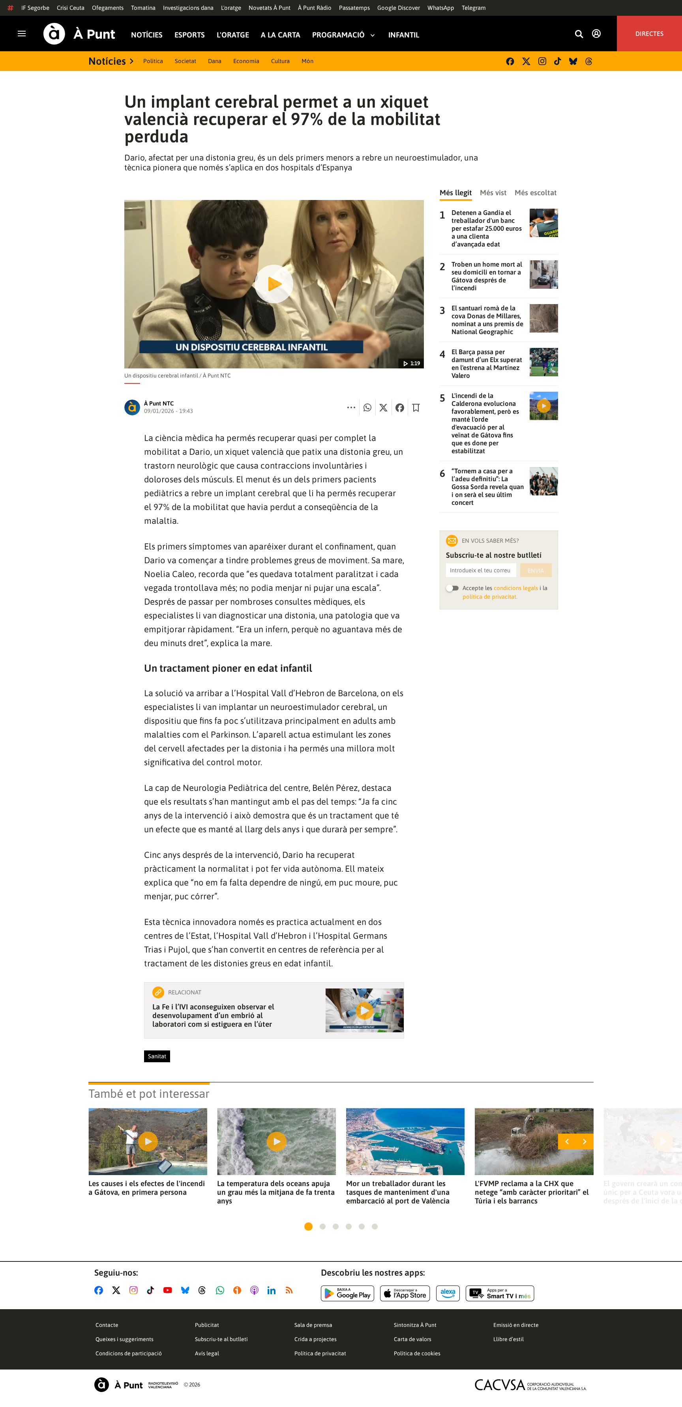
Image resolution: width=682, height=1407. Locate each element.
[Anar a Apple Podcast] (256, 1290)
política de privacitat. (490, 596)
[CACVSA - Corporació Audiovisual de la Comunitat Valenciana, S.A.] (531, 1384)
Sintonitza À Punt (415, 1325)
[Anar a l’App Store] (405, 1293)
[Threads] (589, 61)
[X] (526, 61)
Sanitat (157, 1056)
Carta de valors (412, 1339)
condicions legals (516, 588)
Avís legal (207, 1353)
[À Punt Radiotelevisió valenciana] (136, 1384)
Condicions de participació (129, 1353)
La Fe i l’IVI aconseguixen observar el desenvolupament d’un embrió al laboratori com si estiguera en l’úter (213, 1015)
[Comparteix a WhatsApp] (367, 407)
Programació (338, 35)
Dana (214, 61)
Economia (246, 61)
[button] (308, 1226)
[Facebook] (510, 61)
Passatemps (354, 7)
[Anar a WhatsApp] (221, 1290)
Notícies (147, 35)
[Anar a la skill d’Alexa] (448, 1293)
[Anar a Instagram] (135, 1290)
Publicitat (207, 1325)
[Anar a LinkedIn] (273, 1290)
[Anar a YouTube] (169, 1290)
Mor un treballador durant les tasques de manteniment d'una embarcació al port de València (398, 1192)
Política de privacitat (320, 1353)
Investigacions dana (188, 7)
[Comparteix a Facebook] (400, 407)
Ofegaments (108, 7)
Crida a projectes (315, 1339)
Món (307, 61)
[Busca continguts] (579, 34)
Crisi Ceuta (70, 7)
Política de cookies (417, 1353)
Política (153, 61)
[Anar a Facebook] (100, 1290)
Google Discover (398, 7)
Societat (185, 61)
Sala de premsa (313, 1325)
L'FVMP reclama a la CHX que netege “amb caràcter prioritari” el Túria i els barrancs (532, 1192)
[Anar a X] (118, 1290)
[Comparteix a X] (384, 407)
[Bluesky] (573, 61)
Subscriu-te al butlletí (221, 1339)
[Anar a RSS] (291, 1290)
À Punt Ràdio (315, 7)
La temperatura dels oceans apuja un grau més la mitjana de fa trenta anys (276, 1192)
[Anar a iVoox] (238, 1290)
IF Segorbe (35, 7)
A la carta (280, 35)
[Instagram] (542, 61)
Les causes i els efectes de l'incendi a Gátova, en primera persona (146, 1187)
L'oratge (231, 7)
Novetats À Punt (269, 7)
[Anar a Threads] (204, 1290)
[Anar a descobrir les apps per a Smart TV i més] (500, 1293)
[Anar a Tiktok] (152, 1290)
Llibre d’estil (508, 1339)
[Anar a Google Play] (347, 1293)
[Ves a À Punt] (79, 34)
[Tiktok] (557, 61)
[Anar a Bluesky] (187, 1290)
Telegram (474, 7)
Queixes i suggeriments (125, 1339)
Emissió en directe (516, 1325)
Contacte (107, 1325)
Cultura (280, 61)
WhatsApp (440, 7)
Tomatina (143, 7)
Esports (189, 35)
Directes (649, 33)
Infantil (403, 35)
